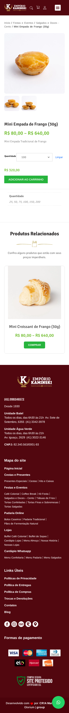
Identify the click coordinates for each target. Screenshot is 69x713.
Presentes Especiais (15, 481)
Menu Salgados (52, 557)
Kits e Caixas (46, 481)
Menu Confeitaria (14, 557)
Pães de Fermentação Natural (21, 523)
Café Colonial (11, 493)
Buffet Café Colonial (15, 536)
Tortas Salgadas (13, 506)
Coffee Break (29, 493)
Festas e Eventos (23, 22)
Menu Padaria (34, 557)
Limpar (59, 157)
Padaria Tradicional (34, 519)
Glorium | (34, 707)
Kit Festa (43, 493)
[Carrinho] (38, 7)
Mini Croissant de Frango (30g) (34, 326)
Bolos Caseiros (12, 519)
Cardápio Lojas (12, 540)
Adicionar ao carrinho (26, 179)
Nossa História (49, 540)
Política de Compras (17, 591)
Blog (7, 611)
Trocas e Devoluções (18, 598)
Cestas (33, 481)
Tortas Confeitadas (14, 502)
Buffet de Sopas (38, 536)
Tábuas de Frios (45, 498)
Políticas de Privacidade (20, 578)
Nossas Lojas (11, 544)
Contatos (10, 605)
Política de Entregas (17, 585)
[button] (58, 8)
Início (7, 22)
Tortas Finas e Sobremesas (43, 502)
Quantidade (10, 156)
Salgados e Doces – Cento (19, 498)
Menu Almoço (31, 540)
